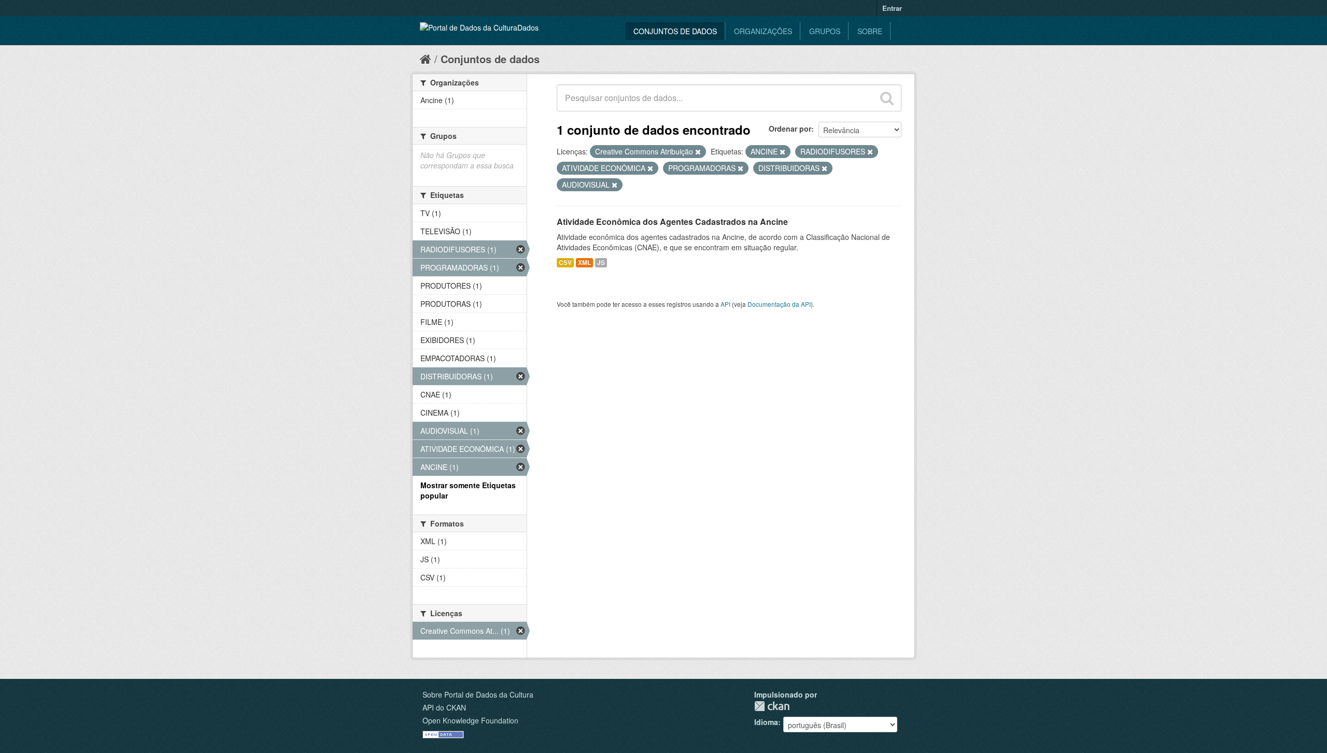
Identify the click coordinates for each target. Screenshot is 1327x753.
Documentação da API (779, 304)
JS (601, 262)
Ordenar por (790, 128)
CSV (565, 262)
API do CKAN (444, 707)
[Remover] (698, 152)
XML (584, 262)
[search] (887, 98)
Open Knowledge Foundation (470, 720)
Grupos (824, 31)
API (725, 304)
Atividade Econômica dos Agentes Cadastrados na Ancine (672, 222)
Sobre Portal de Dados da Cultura (477, 694)
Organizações (763, 31)
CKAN (771, 706)
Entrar (892, 8)
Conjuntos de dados (675, 31)
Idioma (766, 722)
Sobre (869, 31)
